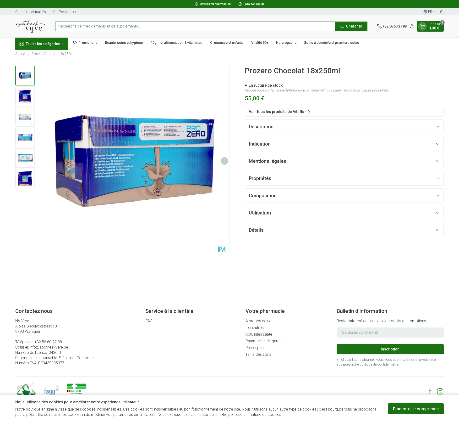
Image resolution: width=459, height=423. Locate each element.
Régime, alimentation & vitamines (176, 42)
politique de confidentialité (379, 364)
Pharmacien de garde (264, 341)
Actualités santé (43, 12)
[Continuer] (224, 161)
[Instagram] (440, 391)
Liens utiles (255, 327)
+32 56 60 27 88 (48, 342)
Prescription (68, 12)
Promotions (87, 42)
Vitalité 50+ (259, 42)
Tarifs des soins (259, 354)
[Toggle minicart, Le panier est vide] (422, 26)
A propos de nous (260, 321)
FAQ (149, 321)
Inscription (390, 349)
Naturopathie (286, 42)
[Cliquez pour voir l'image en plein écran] (134, 161)
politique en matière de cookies (254, 414)
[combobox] (195, 26)
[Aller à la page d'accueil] (30, 26)
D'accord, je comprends (416, 408)
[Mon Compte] (412, 26)
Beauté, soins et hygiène (124, 42)
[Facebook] (430, 391)
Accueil (20, 54)
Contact (21, 12)
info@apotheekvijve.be (49, 347)
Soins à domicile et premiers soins (331, 42)
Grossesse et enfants (227, 42)
